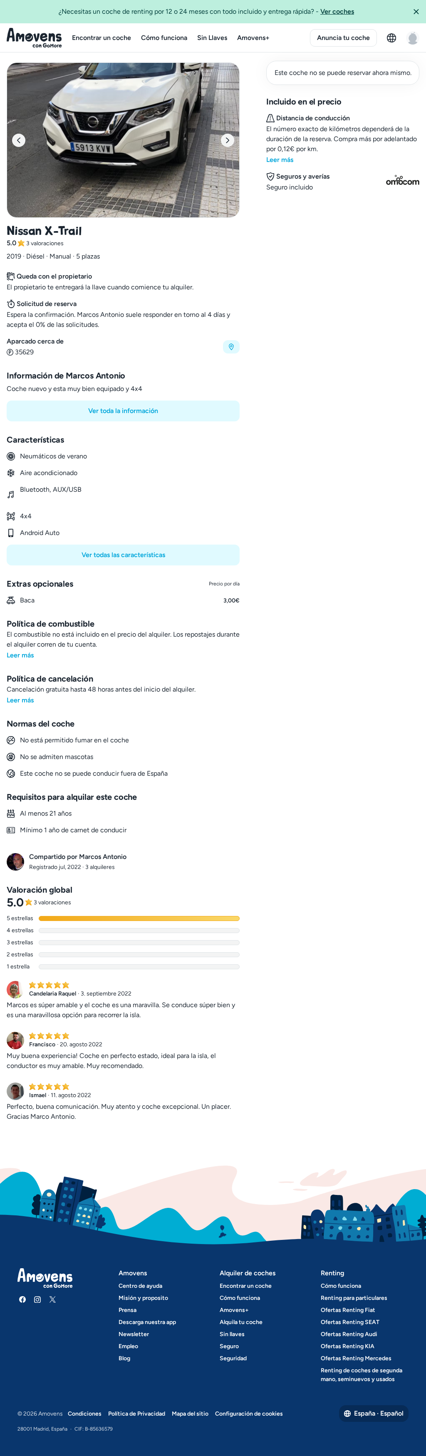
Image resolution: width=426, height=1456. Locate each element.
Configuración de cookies (249, 1413)
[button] (416, 12)
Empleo (128, 1346)
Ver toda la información (123, 411)
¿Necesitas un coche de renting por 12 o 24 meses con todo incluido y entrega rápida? (206, 11)
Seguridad (233, 1358)
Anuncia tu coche (343, 38)
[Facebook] (22, 1299)
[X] (52, 1299)
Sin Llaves (212, 38)
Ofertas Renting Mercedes (356, 1358)
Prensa (127, 1310)
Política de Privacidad (136, 1413)
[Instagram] (37, 1299)
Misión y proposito (143, 1298)
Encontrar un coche (101, 38)
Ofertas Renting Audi (349, 1334)
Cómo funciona (164, 38)
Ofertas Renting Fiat (348, 1310)
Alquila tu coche (241, 1322)
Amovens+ (253, 38)
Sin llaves (232, 1334)
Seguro (229, 1346)
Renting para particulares (354, 1298)
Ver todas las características (123, 555)
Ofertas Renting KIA (347, 1346)
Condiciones (85, 1413)
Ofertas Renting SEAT (350, 1322)
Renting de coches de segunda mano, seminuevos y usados (361, 1375)
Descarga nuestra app (147, 1322)
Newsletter (134, 1334)
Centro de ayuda (140, 1285)
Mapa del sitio (190, 1413)
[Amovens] (34, 37)
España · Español (379, 1413)
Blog (124, 1358)
